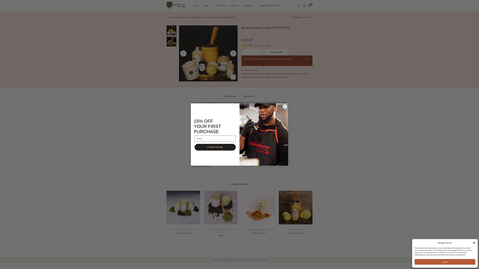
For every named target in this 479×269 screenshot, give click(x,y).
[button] (474, 242)
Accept (445, 262)
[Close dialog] (285, 106)
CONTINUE (215, 147)
